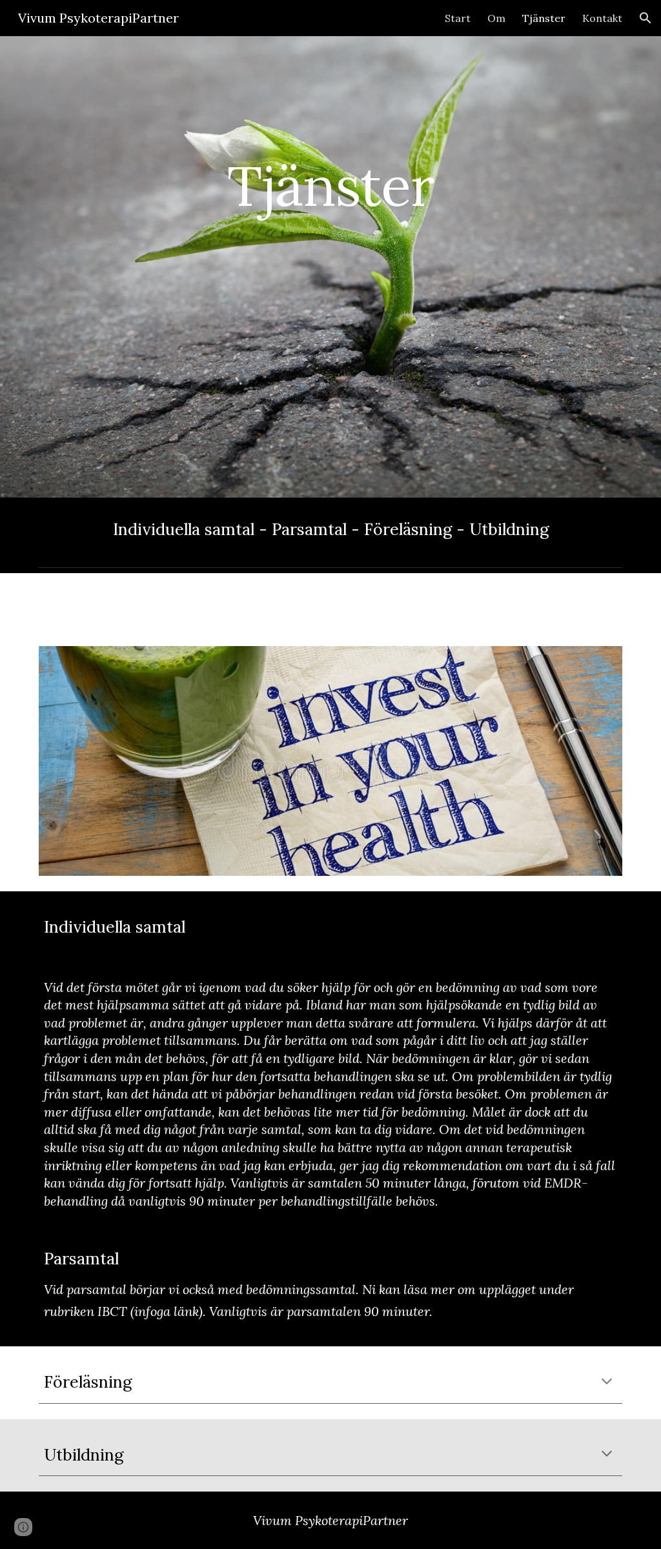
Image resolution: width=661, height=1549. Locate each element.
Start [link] (458, 18)
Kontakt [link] (602, 18)
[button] (645, 18)
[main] (330, 266)
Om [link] (496, 18)
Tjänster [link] (543, 18)
